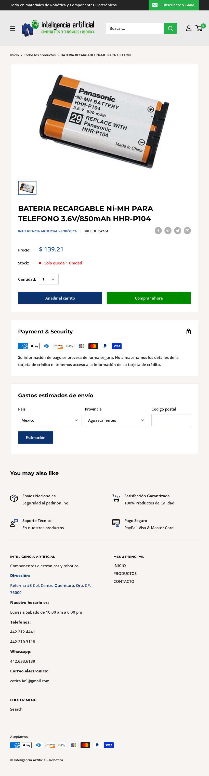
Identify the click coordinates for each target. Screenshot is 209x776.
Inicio (14, 55)
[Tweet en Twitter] (177, 230)
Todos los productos (40, 55)
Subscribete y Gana (177, 5)
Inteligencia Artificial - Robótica (47, 231)
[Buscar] (170, 28)
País (21, 409)
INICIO (119, 565)
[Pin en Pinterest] (168, 230)
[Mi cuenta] (188, 28)
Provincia (93, 409)
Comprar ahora (149, 298)
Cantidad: (27, 279)
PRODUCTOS (125, 573)
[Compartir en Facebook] (158, 230)
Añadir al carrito (60, 298)
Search (16, 709)
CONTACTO (123, 581)
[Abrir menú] (12, 28)
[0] (199, 28)
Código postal (163, 409)
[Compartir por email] (187, 230)
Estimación (36, 437)
